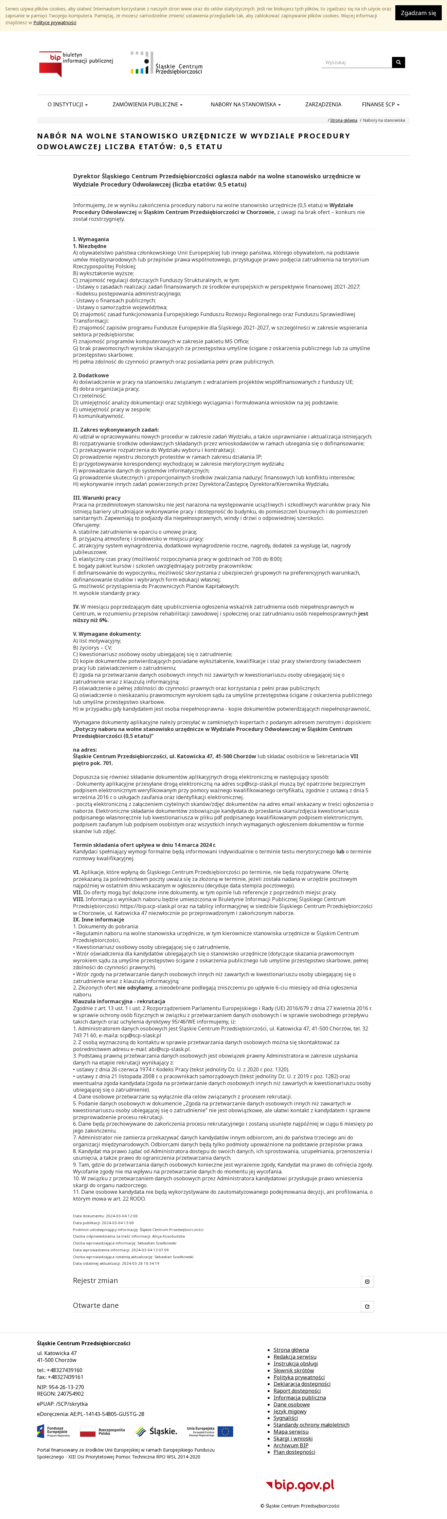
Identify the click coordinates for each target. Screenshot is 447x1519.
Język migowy (290, 1411)
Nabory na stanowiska (244, 104)
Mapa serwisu (291, 1431)
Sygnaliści (286, 1417)
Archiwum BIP (291, 1445)
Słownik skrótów (294, 1370)
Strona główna (343, 120)
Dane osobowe (292, 1404)
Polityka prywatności (299, 1377)
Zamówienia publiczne (146, 104)
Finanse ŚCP (379, 104)
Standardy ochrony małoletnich (311, 1424)
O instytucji (66, 104)
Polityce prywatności (54, 22)
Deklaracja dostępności (302, 1383)
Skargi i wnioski (293, 1438)
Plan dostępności (294, 1452)
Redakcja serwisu (295, 1356)
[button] (367, 1306)
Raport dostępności (297, 1390)
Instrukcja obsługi (296, 1363)
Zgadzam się (418, 13)
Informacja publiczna (300, 1397)
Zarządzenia (323, 104)
